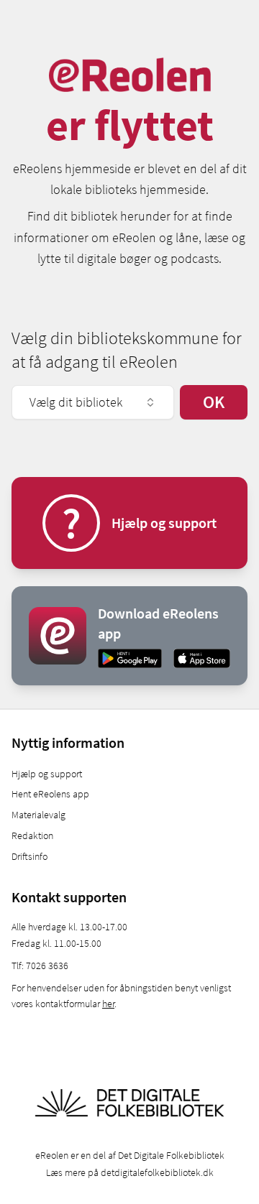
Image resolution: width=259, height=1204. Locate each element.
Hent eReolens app (50, 793)
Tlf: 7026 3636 (40, 965)
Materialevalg (38, 814)
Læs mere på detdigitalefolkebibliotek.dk (130, 1172)
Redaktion (32, 835)
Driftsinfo (29, 856)
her (108, 1003)
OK (213, 402)
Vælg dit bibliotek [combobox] (75, 402)
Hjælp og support (47, 773)
